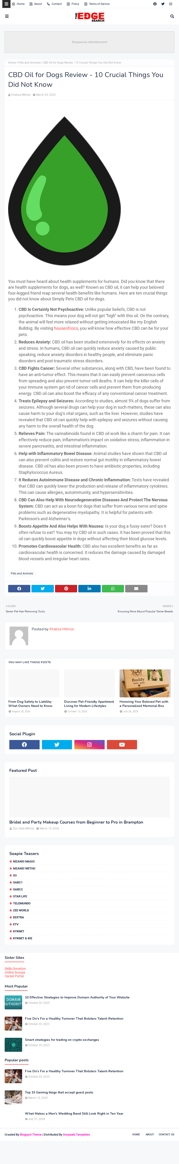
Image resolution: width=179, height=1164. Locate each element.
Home (20, 4)
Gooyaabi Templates (76, 1134)
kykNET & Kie (22, 938)
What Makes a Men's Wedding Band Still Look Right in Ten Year (74, 1114)
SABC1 (18, 882)
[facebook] (155, 4)
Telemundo (22, 903)
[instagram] (170, 4)
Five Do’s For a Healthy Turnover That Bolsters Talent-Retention (74, 1019)
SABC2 (18, 889)
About (38, 4)
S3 (15, 875)
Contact (57, 4)
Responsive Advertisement (89, 42)
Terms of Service (99, 4)
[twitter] (163, 4)
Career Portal (14, 976)
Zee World (21, 910)
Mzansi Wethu (24, 868)
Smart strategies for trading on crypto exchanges (62, 1040)
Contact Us (166, 1134)
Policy (75, 4)
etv (16, 924)
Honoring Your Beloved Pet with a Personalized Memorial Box (144, 704)
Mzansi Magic (24, 861)
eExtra (18, 917)
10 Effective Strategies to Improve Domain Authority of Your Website (77, 997)
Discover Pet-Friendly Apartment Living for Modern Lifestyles (89, 704)
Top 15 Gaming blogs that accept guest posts (59, 1092)
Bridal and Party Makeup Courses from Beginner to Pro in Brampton (76, 822)
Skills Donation (15, 969)
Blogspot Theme (30, 1134)
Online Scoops (15, 972)
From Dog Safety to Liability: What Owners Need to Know (30, 704)
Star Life (20, 896)
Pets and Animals (29, 62)
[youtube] (122, 744)
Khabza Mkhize (21, 94)
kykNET (18, 931)
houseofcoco (66, 328)
